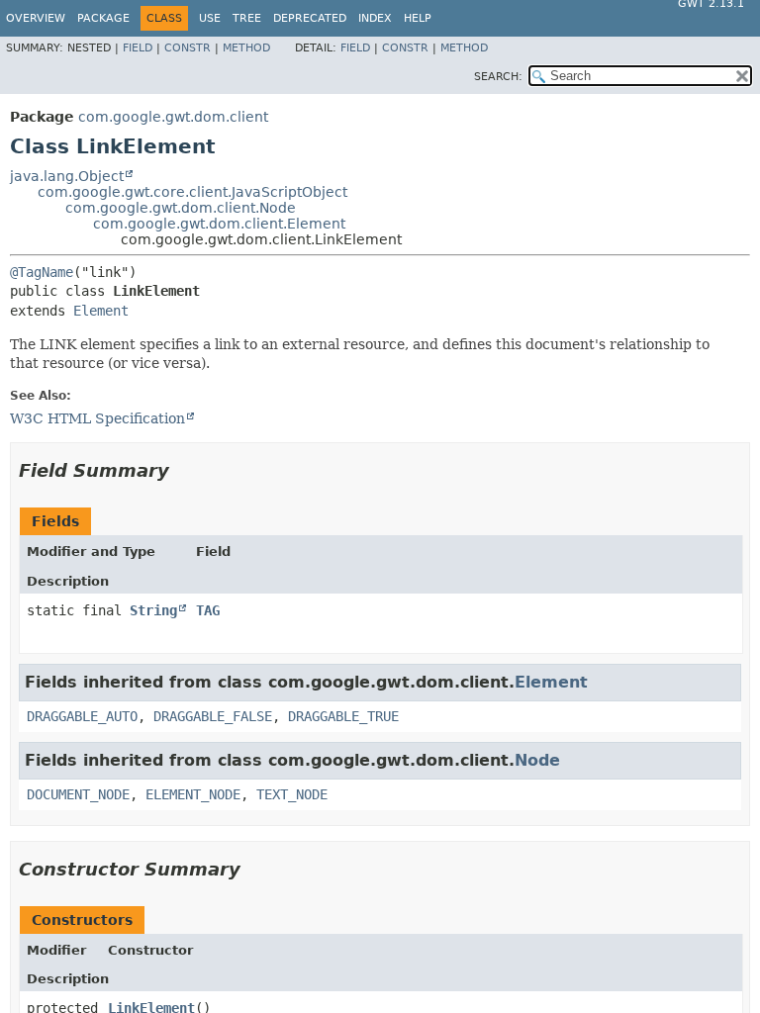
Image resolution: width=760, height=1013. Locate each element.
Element (101, 311)
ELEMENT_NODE (192, 794)
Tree (247, 18)
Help (417, 18)
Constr (187, 48)
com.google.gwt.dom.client (173, 117)
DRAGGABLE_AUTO (82, 716)
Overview (35, 18)
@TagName (41, 272)
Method (246, 48)
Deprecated (309, 18)
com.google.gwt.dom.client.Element (219, 223)
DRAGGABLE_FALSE (212, 716)
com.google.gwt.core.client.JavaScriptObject (192, 192)
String (153, 610)
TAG (208, 610)
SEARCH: (498, 76)
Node (537, 760)
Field (137, 48)
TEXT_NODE (292, 794)
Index (375, 18)
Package (103, 18)
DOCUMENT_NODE (78, 794)
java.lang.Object (67, 176)
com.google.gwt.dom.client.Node (180, 208)
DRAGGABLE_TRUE (343, 716)
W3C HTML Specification (97, 418)
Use (210, 18)
